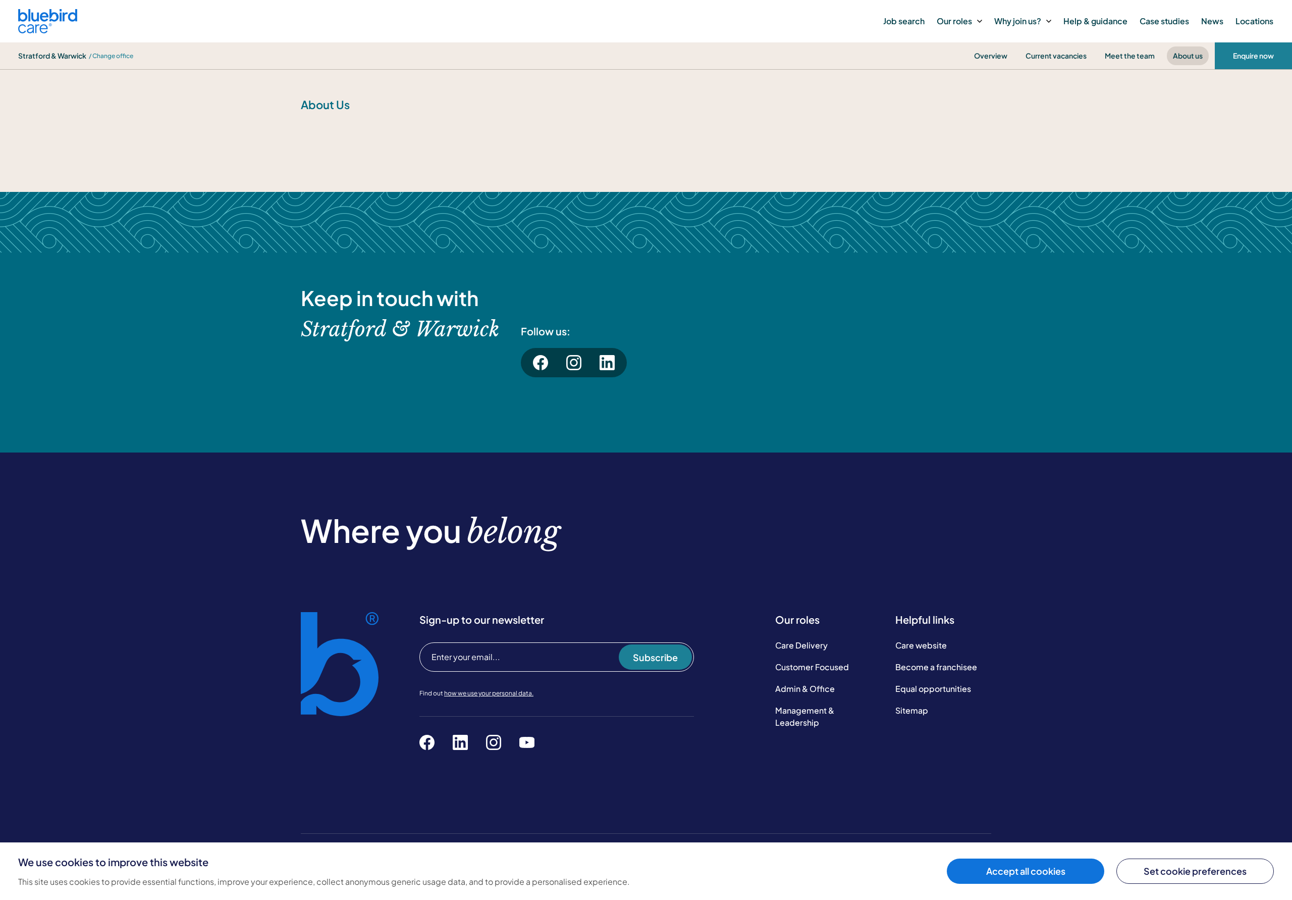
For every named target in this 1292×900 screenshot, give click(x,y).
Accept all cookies (1025, 871)
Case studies (1164, 21)
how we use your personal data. (488, 693)
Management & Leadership (804, 716)
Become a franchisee (936, 667)
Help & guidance (1095, 21)
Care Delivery (801, 645)
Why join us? (1017, 21)
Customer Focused (812, 667)
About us (1188, 55)
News (1212, 21)
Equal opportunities (933, 688)
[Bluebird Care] (47, 29)
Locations (1254, 21)
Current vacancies (1056, 55)
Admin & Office (805, 688)
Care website (921, 645)
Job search (904, 21)
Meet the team (1130, 55)
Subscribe (655, 657)
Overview (990, 55)
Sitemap (911, 710)
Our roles (954, 21)
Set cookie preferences (1195, 871)
